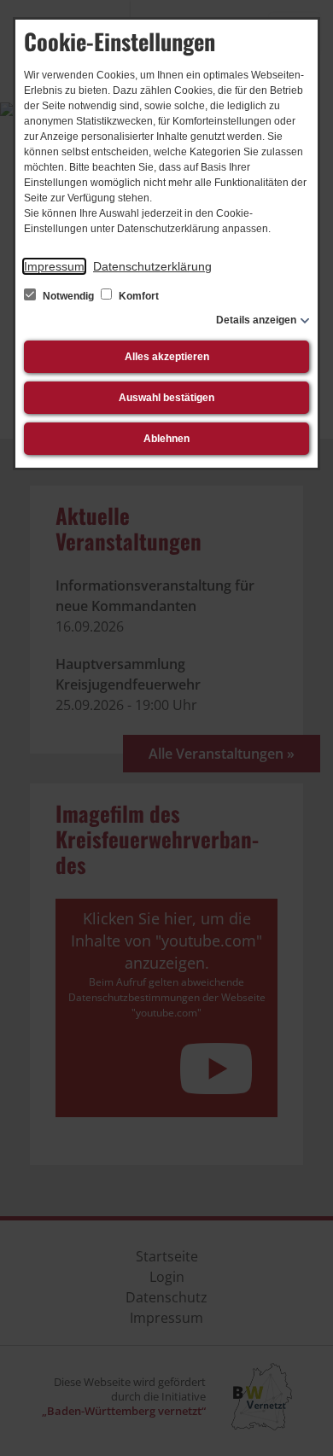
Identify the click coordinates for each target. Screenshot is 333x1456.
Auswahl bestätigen (166, 398)
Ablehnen (166, 439)
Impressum (54, 266)
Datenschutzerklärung (152, 266)
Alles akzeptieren (167, 357)
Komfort (137, 296)
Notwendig (68, 296)
